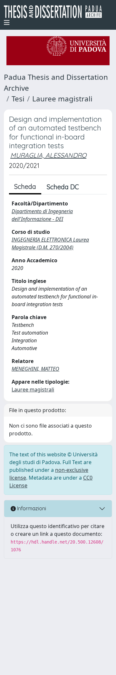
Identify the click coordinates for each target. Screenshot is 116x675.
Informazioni (31, 508)
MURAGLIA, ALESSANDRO (48, 155)
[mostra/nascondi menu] (7, 22)
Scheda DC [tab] (63, 187)
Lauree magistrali (62, 99)
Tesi (18, 99)
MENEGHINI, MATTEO (35, 368)
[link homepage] (55, 11)
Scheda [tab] (25, 186)
